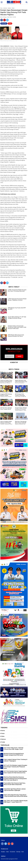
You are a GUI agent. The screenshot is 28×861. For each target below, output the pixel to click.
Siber (7, 851)
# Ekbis (2, 736)
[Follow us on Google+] (9, 843)
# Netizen (3, 739)
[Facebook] (1, 20)
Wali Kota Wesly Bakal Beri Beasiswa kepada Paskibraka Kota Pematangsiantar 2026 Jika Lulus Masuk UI (15, 778)
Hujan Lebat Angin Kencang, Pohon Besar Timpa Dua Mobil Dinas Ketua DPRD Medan (15, 795)
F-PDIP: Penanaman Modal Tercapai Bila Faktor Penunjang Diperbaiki (17, 290)
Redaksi (3, 851)
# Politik (2, 742)
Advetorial (5, 8)
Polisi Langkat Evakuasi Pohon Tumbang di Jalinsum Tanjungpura (15, 760)
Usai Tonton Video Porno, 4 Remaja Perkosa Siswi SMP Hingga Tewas (13, 748)
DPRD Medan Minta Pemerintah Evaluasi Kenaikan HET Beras (16, 335)
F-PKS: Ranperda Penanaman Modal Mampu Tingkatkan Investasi (17, 299)
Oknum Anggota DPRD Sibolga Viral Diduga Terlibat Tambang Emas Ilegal (6, 423)
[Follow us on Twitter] (5, 843)
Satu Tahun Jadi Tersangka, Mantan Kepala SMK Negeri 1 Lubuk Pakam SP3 (15, 801)
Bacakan (4, 23)
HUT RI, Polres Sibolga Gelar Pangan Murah (6, 408)
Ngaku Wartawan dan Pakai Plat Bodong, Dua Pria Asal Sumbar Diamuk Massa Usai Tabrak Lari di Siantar (21, 383)
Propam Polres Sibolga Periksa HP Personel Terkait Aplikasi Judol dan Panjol (21, 409)
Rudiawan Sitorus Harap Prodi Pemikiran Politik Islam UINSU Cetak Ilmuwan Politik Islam (17, 327)
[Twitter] (7, 20)
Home (1, 8)
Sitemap (18, 851)
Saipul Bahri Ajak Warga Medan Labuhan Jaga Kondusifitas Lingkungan (15, 789)
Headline (9, 8)
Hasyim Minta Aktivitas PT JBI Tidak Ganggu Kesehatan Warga (17, 317)
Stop (10, 23)
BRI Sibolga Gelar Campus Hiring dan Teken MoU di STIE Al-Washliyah (20, 396)
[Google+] (4, 20)
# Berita (2, 730)
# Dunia (2, 733)
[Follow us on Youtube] (12, 843)
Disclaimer (12, 851)
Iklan (22, 851)
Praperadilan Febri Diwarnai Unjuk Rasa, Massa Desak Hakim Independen (14, 783)
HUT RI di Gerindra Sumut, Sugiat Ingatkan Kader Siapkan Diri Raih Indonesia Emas (15, 771)
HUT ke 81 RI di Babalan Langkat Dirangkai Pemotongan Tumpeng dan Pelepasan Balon (15, 767)
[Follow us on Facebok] (2, 843)
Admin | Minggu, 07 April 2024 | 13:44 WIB (8, 17)
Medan (13, 8)
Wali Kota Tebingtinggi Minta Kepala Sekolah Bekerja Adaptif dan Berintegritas (20, 423)
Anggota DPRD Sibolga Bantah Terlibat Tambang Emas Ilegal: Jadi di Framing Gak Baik (6, 396)
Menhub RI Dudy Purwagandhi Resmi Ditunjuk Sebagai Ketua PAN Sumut (14, 754)
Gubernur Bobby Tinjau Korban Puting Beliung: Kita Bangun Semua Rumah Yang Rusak (6, 382)
